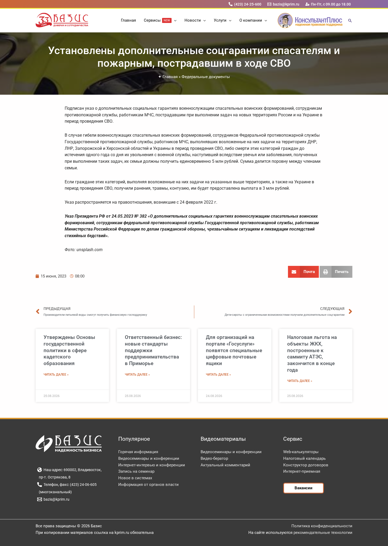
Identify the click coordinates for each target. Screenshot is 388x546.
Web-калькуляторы (301, 451)
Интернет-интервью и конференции (151, 465)
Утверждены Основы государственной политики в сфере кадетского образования (69, 350)
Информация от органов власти (148, 484)
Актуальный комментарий (225, 465)
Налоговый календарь (304, 458)
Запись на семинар (136, 471)
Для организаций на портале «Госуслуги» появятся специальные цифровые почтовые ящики (234, 350)
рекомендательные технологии (323, 532)
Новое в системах (135, 478)
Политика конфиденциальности (321, 526)
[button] (174, 20)
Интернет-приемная (301, 471)
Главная (170, 76)
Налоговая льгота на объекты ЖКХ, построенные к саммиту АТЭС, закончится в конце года (312, 353)
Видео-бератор (214, 458)
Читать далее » (56, 374)
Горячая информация (138, 451)
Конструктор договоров (305, 465)
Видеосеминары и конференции (148, 458)
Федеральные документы (206, 76)
